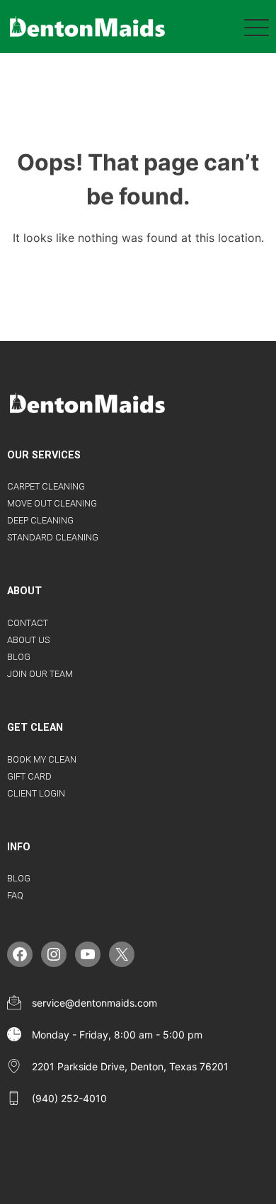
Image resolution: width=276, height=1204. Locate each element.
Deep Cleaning (40, 520)
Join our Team (40, 673)
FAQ (15, 895)
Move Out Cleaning (52, 503)
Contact (27, 623)
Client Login (36, 793)
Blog (18, 657)
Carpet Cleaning (46, 486)
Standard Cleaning (52, 537)
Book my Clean (41, 759)
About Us (28, 640)
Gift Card (29, 776)
